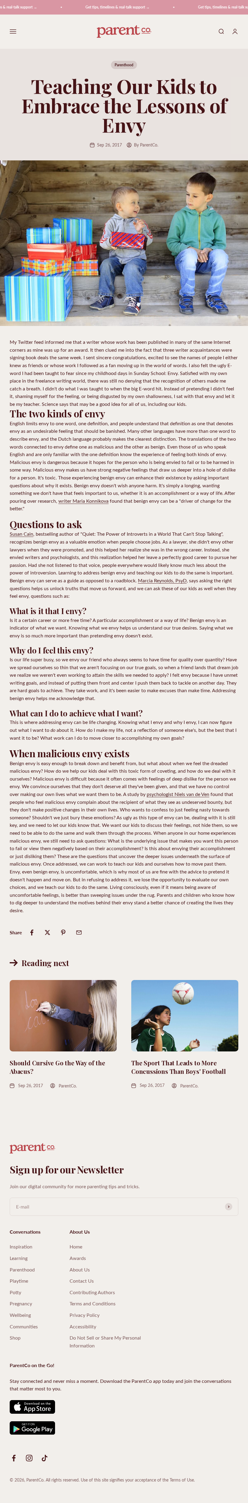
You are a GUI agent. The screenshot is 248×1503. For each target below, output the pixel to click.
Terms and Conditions (93, 1303)
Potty (15, 1292)
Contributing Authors (92, 1292)
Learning (19, 1258)
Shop (15, 1337)
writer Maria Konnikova (83, 501)
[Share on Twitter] (47, 932)
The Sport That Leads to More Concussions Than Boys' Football (178, 1067)
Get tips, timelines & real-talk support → (105, 7)
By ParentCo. (146, 145)
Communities (24, 1326)
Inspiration (21, 1246)
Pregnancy (21, 1303)
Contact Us (82, 1281)
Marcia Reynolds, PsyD (162, 580)
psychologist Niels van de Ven (178, 794)
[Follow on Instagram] (29, 1458)
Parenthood (124, 64)
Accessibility (83, 1326)
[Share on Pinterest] (63, 932)
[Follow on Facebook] (14, 1458)
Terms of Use (182, 1480)
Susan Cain (21, 534)
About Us (80, 1269)
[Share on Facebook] (32, 932)
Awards (78, 1258)
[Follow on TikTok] (45, 1458)
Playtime (19, 1281)
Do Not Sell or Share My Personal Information (105, 1341)
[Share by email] (79, 932)
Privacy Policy (85, 1315)
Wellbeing (20, 1315)
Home (76, 1246)
